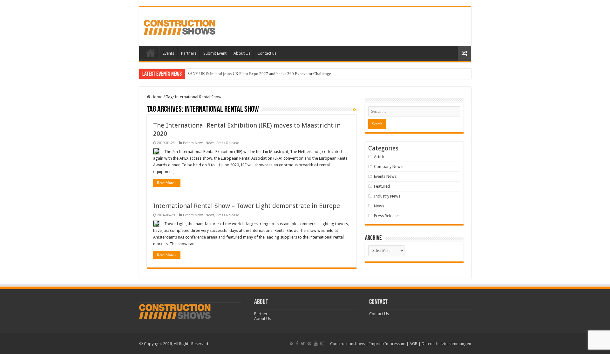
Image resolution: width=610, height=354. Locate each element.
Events (168, 53)
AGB (413, 343)
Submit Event (215, 53)
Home (150, 52)
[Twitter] (303, 343)
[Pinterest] (309, 343)
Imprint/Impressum (387, 343)
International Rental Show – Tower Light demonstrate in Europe (246, 206)
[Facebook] (297, 343)
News (210, 143)
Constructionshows (347, 343)
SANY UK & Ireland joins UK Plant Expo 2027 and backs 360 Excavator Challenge (259, 73)
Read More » (167, 183)
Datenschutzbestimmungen (446, 343)
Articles (380, 156)
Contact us (266, 53)
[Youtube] (315, 343)
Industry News (387, 196)
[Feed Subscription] (354, 109)
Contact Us (379, 313)
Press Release (227, 143)
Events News (193, 143)
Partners (188, 53)
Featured (382, 186)
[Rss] (291, 343)
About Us (242, 53)
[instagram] (322, 343)
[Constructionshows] (179, 26)
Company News (388, 166)
